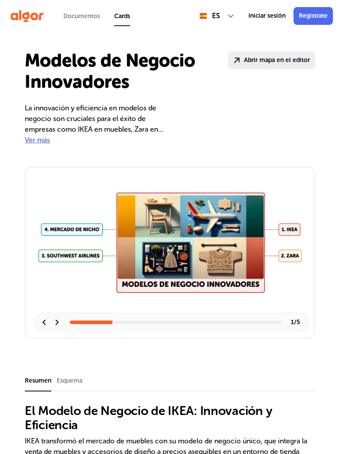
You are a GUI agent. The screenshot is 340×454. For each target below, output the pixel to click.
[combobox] (216, 16)
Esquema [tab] (69, 380)
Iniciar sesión (267, 16)
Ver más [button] (37, 140)
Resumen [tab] (38, 380)
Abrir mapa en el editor (277, 60)
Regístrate (313, 16)
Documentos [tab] (81, 16)
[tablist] (96, 16)
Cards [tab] (122, 16)
